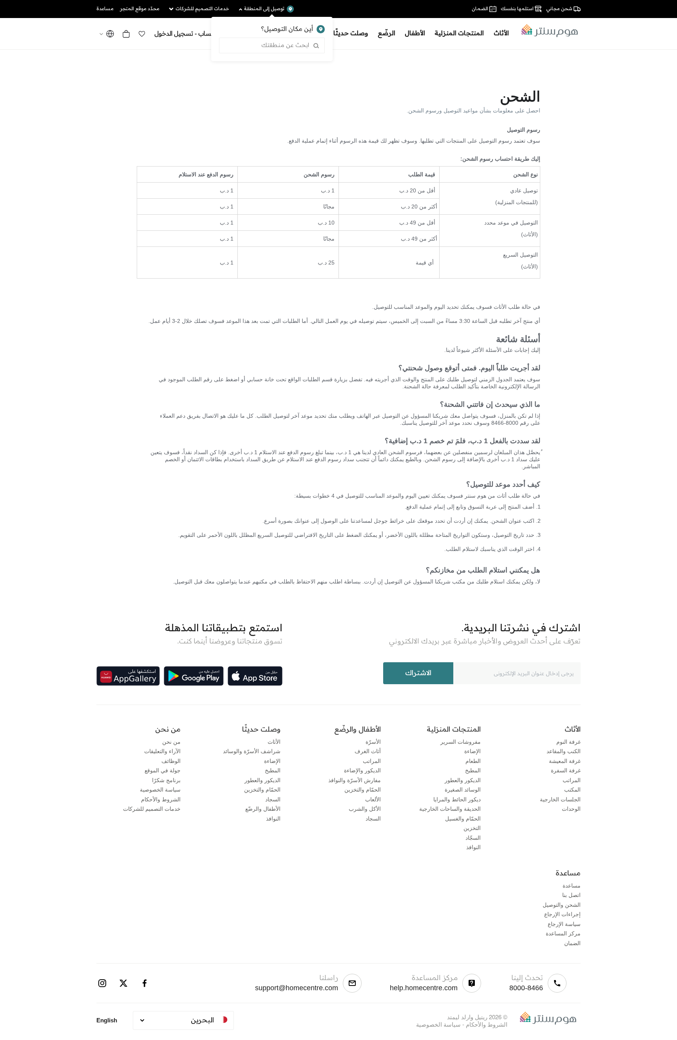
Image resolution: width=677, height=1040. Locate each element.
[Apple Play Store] (255, 676)
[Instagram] (102, 983)
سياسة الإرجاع (564, 924)
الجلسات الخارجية (560, 799)
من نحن (171, 741)
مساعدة (572, 885)
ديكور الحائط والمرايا (457, 799)
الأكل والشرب (365, 808)
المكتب (572, 789)
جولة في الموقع (163, 770)
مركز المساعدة (563, 933)
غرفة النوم (568, 741)
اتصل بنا (571, 895)
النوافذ (473, 847)
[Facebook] (144, 983)
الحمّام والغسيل (463, 818)
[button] (142, 33)
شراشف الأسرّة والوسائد (252, 751)
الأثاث (274, 741)
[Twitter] (123, 983)
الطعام (473, 761)
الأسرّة (373, 741)
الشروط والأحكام (161, 799)
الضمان (572, 943)
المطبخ (473, 770)
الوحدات (571, 808)
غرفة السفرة (566, 770)
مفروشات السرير (460, 741)
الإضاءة (472, 751)
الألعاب (373, 799)
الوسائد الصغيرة (463, 789)
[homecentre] (547, 30)
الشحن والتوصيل (562, 904)
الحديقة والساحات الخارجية (450, 808)
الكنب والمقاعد (564, 751)
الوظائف (171, 761)
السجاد (373, 818)
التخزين (472, 828)
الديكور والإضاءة (362, 770)
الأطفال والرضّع (263, 808)
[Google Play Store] (194, 676)
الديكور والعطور (463, 780)
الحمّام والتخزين (362, 789)
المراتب (572, 780)
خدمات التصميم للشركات (152, 808)
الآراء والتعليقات (162, 751)
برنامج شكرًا (166, 780)
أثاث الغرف (368, 751)
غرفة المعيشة (565, 761)
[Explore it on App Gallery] (128, 676)
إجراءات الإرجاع (562, 914)
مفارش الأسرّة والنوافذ (354, 780)
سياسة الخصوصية (160, 789)
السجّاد (473, 837)
